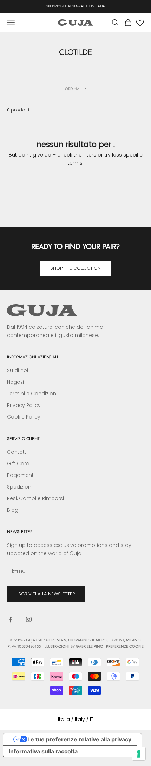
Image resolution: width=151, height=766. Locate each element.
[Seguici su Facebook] (10, 619)
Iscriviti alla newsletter (46, 594)
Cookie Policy (23, 416)
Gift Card (18, 463)
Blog (12, 509)
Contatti (17, 451)
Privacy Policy (24, 405)
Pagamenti (21, 475)
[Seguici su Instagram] (28, 619)
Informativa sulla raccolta (43, 751)
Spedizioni (19, 486)
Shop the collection (75, 268)
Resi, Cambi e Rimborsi (35, 498)
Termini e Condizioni (32, 393)
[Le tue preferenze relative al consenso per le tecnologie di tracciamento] (138, 753)
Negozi (15, 381)
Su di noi (17, 370)
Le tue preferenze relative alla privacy (79, 739)
